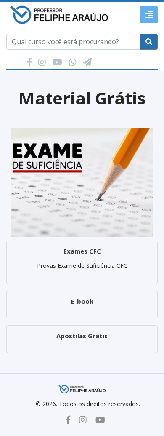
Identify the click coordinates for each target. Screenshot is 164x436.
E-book (82, 301)
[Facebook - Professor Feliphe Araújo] (68, 419)
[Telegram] (87, 62)
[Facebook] (30, 62)
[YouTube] (58, 62)
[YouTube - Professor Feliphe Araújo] (100, 419)
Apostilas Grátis (82, 336)
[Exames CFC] (82, 181)
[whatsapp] (74, 62)
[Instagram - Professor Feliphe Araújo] (83, 419)
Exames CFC (82, 251)
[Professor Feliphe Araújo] (58, 14)
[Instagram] (43, 62)
